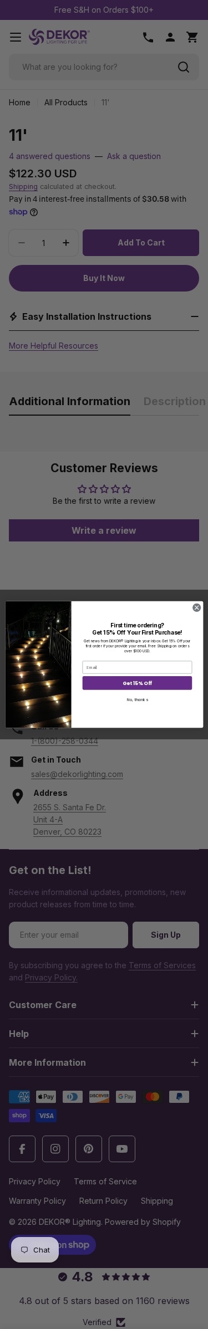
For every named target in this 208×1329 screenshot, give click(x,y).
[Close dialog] (196, 607)
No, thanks (137, 700)
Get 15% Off (136, 683)
